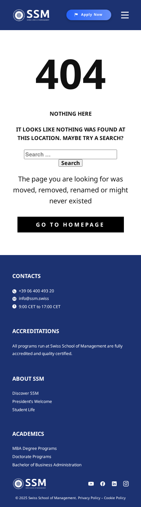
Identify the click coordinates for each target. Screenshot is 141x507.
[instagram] (126, 483)
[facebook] (102, 483)
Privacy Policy (89, 497)
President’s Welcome (32, 401)
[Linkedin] (114, 483)
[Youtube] (91, 483)
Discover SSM (25, 393)
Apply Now (92, 14)
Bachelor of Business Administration (46, 465)
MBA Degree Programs (34, 448)
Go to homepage (70, 224)
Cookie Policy (115, 497)
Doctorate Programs (31, 456)
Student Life (23, 410)
